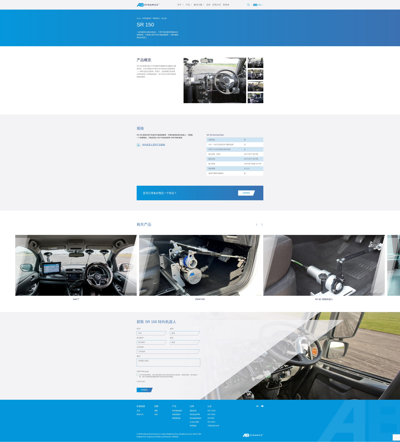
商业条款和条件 (195, 418)
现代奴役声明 (195, 414)
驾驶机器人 (156, 18)
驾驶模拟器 (176, 418)
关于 (179, 5)
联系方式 (216, 5)
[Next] (262, 224)
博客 (156, 411)
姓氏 (172, 329)
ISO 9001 (211, 418)
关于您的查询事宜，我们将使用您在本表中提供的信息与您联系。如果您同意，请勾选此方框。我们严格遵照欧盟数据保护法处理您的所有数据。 (168, 376)
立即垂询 (246, 193)
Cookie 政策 (194, 422)
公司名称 (140, 347)
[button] (243, 80)
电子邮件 (140, 338)
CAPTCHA (141, 381)
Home (139, 18)
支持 (208, 5)
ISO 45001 (211, 422)
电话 (171, 338)
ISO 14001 (211, 414)
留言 (139, 356)
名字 (139, 329)
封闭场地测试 (146, 18)
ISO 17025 (211, 411)
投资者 (226, 5)
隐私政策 (193, 411)
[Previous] (257, 224)
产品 (188, 5)
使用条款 (193, 426)
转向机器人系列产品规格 (153, 144)
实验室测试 (176, 414)
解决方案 (198, 5)
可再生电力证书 (213, 426)
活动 (156, 414)
